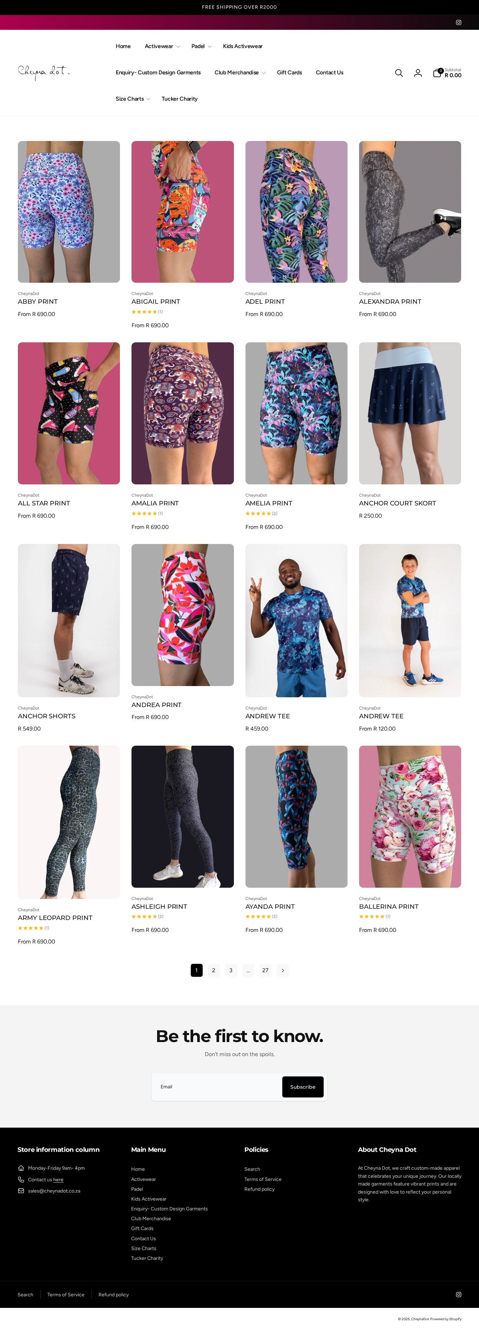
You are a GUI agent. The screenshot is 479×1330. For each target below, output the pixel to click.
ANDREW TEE (267, 716)
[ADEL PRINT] (296, 269)
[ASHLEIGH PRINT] (183, 874)
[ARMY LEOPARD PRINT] (69, 886)
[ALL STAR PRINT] (69, 471)
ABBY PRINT (38, 301)
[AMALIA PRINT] (183, 471)
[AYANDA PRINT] (296, 874)
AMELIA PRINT (268, 503)
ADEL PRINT (265, 301)
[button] (161, 46)
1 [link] (196, 970)
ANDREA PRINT (156, 705)
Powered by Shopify (445, 1319)
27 (265, 970)
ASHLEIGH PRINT (159, 907)
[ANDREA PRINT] (183, 673)
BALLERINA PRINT (389, 907)
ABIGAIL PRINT (155, 301)
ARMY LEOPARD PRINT (55, 918)
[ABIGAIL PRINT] (183, 269)
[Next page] (283, 970)
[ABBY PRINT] (69, 269)
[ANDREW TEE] (296, 684)
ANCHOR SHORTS (46, 716)
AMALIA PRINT (155, 503)
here (58, 1180)
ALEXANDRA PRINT (390, 301)
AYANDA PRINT (270, 907)
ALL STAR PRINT (44, 503)
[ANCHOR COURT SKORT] (410, 471)
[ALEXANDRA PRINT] (410, 269)
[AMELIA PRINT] (296, 471)
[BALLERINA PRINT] (410, 874)
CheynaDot (420, 1319)
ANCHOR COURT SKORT (397, 503)
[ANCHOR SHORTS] (69, 684)
